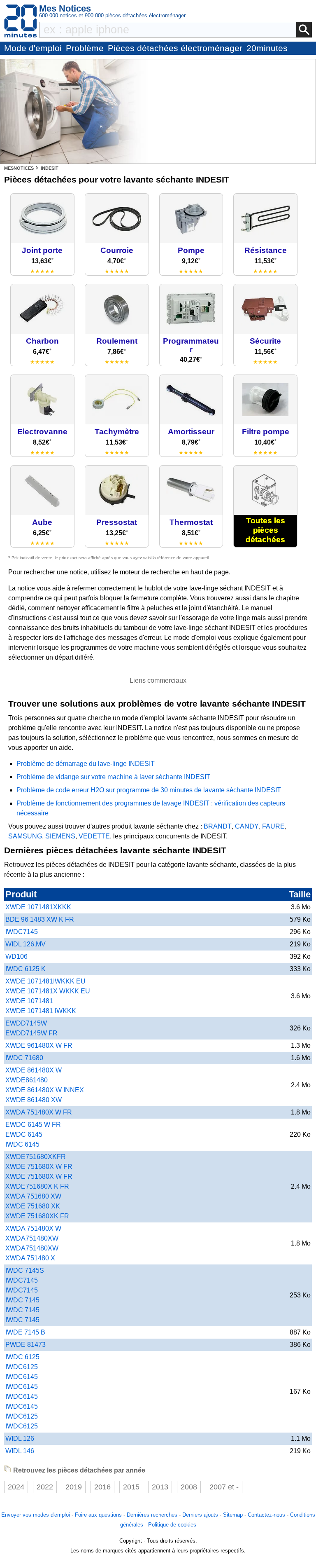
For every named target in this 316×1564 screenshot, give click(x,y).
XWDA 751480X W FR (38, 1112)
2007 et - (224, 1487)
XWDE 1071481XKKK (38, 907)
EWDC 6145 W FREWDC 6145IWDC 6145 (33, 1134)
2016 (102, 1487)
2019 (73, 1487)
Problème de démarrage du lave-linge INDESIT (85, 763)
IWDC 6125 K (25, 968)
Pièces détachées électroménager (175, 48)
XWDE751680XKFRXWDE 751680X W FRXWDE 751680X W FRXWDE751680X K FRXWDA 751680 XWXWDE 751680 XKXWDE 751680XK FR (38, 1186)
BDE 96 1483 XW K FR (39, 919)
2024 (16, 1487)
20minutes (267, 48)
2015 (131, 1487)
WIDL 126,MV (25, 944)
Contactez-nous (266, 1515)
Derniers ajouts (200, 1515)
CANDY (247, 826)
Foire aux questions (98, 1515)
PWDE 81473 (25, 1344)
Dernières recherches (152, 1515)
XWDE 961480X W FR (38, 1045)
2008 (189, 1487)
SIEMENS (60, 836)
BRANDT (218, 826)
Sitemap (233, 1515)
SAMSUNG (25, 836)
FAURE (273, 826)
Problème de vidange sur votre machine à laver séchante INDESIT (113, 776)
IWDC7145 (21, 931)
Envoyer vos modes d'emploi (35, 1515)
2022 (45, 1487)
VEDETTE (94, 836)
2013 (160, 1487)
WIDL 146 (19, 1450)
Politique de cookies (172, 1525)
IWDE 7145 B (25, 1332)
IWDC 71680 (24, 1057)
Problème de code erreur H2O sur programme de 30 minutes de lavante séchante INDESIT (148, 790)
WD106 (16, 956)
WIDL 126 (19, 1438)
